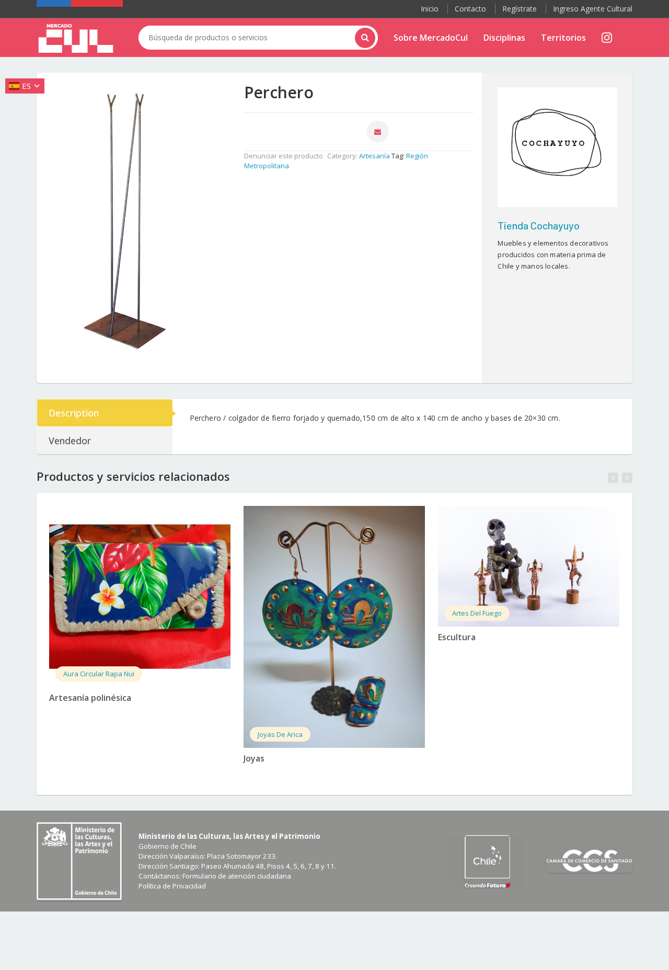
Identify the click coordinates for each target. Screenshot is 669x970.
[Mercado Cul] (76, 38)
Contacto (470, 9)
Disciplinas (504, 37)
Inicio (430, 9)
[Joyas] (334, 626)
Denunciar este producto (283, 155)
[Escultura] (528, 566)
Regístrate (519, 9)
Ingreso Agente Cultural (592, 9)
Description (74, 413)
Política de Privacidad (172, 886)
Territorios (563, 37)
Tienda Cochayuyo (539, 225)
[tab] (105, 413)
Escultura (457, 637)
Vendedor (70, 440)
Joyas (254, 758)
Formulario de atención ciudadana (236, 876)
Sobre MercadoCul (431, 37)
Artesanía (374, 155)
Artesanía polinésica (90, 697)
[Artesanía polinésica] (139, 596)
